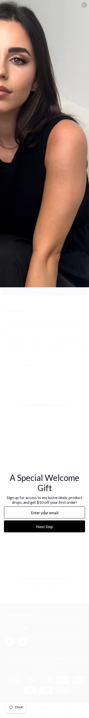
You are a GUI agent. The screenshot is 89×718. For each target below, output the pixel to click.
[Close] (84, 5)
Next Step (44, 526)
